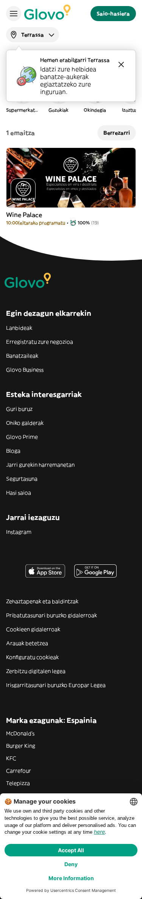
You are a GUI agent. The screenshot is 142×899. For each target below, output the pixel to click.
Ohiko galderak (25, 423)
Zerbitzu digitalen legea (36, 671)
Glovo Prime (22, 436)
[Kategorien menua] (13, 13)
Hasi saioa (18, 492)
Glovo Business (25, 369)
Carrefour (18, 770)
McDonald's (20, 733)
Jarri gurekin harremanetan (40, 464)
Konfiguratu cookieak (32, 657)
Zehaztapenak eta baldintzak (42, 601)
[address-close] (121, 64)
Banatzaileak (22, 355)
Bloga (13, 450)
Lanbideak (19, 327)
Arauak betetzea (27, 643)
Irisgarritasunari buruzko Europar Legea (56, 685)
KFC (11, 758)
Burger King (20, 745)
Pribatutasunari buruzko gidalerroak (51, 615)
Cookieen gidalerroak (33, 629)
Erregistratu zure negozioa (39, 341)
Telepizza (18, 783)
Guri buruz (19, 409)
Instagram (18, 532)
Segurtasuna (21, 478)
